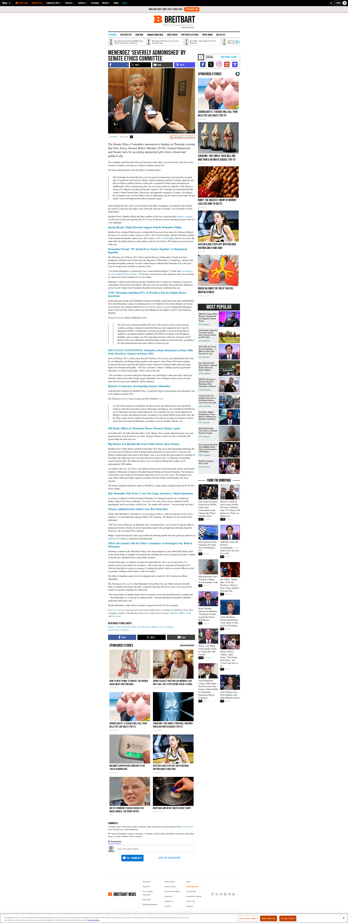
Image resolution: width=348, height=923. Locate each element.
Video (116, 3)
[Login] (338, 3)
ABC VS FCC (220, 34)
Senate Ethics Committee (118, 629)
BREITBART (179, 19)
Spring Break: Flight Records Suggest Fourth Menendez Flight (144, 227)
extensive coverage (184, 216)
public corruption (166, 626)
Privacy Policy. (93, 920)
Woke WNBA (207, 34)
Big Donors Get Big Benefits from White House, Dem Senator (144, 444)
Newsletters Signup (193, 896)
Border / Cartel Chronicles (119, 626)
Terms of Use (169, 882)
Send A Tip (190, 901)
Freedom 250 (126, 34)
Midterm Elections (189, 34)
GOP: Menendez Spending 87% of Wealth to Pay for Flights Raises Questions (147, 294)
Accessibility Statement (148, 893)
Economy (95, 3)
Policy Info (147, 900)
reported (130, 583)
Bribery (155, 626)
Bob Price (114, 137)
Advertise (168, 896)
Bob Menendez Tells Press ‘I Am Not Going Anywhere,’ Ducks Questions (150, 493)
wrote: (161, 398)
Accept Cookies (288, 918)
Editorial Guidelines (150, 905)
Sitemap (189, 906)
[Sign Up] (191, 9)
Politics (134, 626)
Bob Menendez (144, 626)
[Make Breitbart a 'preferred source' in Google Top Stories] (182, 137)
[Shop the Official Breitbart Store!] (229, 57)
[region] (174, 918)
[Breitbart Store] (124, 3)
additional (112, 538)
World (105, 3)
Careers (167, 906)
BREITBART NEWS (125, 894)
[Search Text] (331, 3)
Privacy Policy (170, 887)
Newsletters (37, 3)
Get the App (190, 891)
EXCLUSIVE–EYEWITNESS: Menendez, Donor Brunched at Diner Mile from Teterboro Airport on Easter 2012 (150, 351)
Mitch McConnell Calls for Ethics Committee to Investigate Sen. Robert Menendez (150, 544)
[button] (6, 3)
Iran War (139, 34)
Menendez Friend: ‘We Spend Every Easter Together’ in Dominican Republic (147, 250)
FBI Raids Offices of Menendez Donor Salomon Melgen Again (144, 428)
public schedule (162, 238)
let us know (186, 826)
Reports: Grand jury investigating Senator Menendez (139, 386)
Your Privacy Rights (247, 918)
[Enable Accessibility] (344, 3)
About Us (146, 887)
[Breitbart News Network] (201, 57)
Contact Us (168, 901)
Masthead (146, 882)
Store (188, 882)
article (146, 306)
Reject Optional (268, 918)
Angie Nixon (172, 34)
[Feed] (233, 894)
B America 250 (52, 3)
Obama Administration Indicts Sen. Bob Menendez (138, 509)
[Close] (344, 918)
